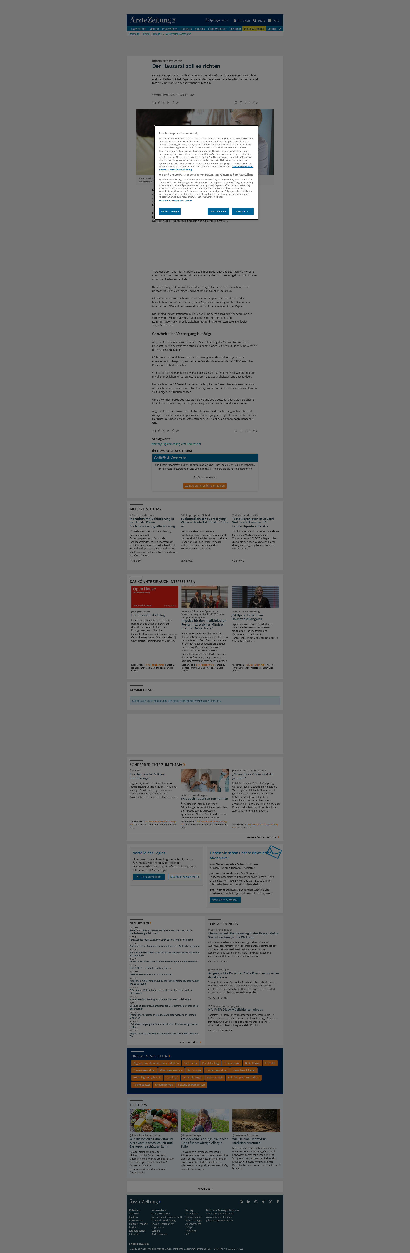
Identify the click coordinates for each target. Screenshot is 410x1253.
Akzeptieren (242, 211)
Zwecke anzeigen (170, 211)
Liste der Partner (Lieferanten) (175, 200)
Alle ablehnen (218, 211)
